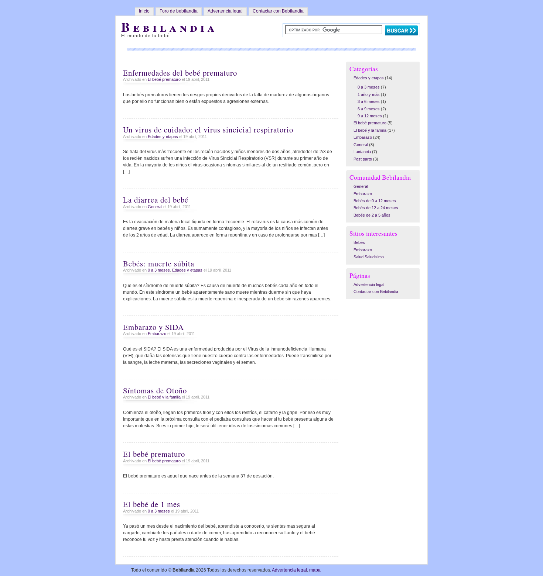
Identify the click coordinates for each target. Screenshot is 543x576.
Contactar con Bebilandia (278, 11)
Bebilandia (169, 26)
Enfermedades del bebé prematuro (180, 73)
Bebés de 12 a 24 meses (376, 208)
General (155, 206)
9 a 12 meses (370, 116)
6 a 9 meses (369, 109)
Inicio (144, 11)
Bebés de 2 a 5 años (372, 215)
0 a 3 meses (159, 270)
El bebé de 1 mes (151, 504)
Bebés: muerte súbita (158, 263)
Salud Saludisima (369, 257)
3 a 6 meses (369, 101)
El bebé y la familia (164, 397)
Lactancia (362, 151)
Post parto (363, 159)
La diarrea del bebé (155, 199)
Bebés (359, 242)
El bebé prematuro (164, 79)
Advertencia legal (225, 11)
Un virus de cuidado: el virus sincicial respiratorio (208, 129)
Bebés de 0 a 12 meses (375, 201)
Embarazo (157, 333)
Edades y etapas (163, 136)
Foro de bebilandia (179, 11)
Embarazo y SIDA (153, 327)
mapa (315, 570)
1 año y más (369, 94)
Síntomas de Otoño (155, 390)
